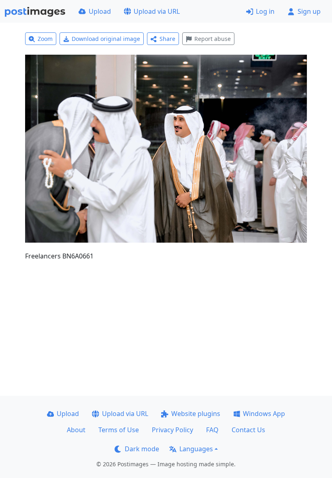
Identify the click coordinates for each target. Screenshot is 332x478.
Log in (265, 11)
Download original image (106, 39)
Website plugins (195, 413)
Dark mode (142, 448)
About (76, 429)
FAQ (212, 429)
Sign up (309, 11)
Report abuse (212, 39)
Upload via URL (157, 11)
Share (167, 39)
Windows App (264, 413)
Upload (100, 11)
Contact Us (248, 429)
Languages (196, 448)
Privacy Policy (172, 429)
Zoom (45, 39)
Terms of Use (118, 429)
